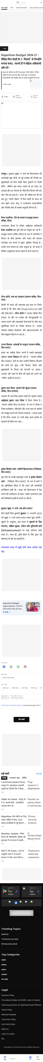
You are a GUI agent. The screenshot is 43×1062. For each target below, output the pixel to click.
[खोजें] (41, 2)
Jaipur (20, 705)
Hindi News (5, 705)
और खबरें (21, 719)
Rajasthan (13, 705)
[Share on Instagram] (25, 666)
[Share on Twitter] (11, 666)
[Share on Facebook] (4, 666)
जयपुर (4, 49)
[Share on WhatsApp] (18, 666)
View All (39, 774)
